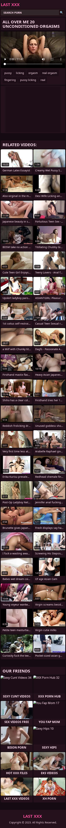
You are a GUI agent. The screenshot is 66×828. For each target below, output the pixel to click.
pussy (8, 73)
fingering (10, 80)
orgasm (33, 73)
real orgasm (49, 73)
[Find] (61, 12)
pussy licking (28, 80)
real (43, 80)
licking (20, 73)
